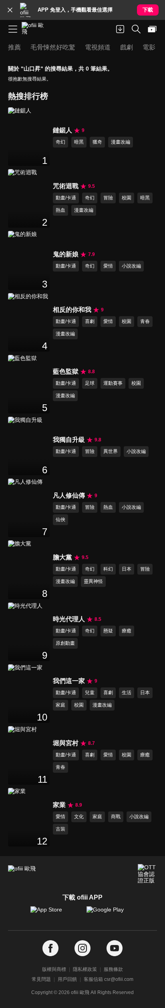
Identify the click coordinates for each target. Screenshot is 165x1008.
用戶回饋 (67, 979)
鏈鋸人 (62, 130)
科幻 (108, 569)
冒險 (108, 198)
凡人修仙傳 (69, 495)
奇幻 (60, 142)
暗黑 (79, 142)
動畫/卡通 (66, 198)
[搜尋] (136, 29)
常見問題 (41, 979)
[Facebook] (50, 948)
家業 (59, 804)
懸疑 (108, 631)
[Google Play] (111, 913)
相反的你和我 (72, 309)
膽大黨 (62, 557)
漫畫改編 (120, 142)
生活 (126, 692)
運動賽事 (113, 383)
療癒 (126, 631)
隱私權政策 (85, 969)
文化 (79, 816)
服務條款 (113, 969)
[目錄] (13, 29)
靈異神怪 (93, 581)
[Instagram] (82, 948)
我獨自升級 (69, 439)
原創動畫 (65, 643)
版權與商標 (54, 969)
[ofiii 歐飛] (35, 29)
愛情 (108, 266)
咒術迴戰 (65, 186)
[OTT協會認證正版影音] (147, 873)
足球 (90, 383)
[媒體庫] (152, 29)
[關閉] (10, 10)
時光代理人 (69, 619)
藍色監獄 (65, 371)
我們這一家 (69, 680)
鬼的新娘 (65, 254)
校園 (126, 198)
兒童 (90, 692)
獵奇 (97, 142)
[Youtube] (115, 948)
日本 (126, 569)
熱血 (60, 210)
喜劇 (90, 321)
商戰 (116, 816)
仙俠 (60, 519)
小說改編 (131, 266)
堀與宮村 (65, 743)
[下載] (120, 29)
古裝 (60, 829)
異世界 (110, 451)
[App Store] (54, 913)
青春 (145, 321)
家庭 (60, 705)
